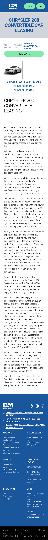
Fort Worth (7, 496)
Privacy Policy (5, 531)
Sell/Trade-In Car (9, 469)
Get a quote (24, 54)
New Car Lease (9, 437)
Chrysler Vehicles (17, 46)
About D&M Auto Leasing (33, 508)
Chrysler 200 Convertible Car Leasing (32, 46)
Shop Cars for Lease (11, 453)
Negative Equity (9, 464)
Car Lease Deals (9, 440)
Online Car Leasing (34, 517)
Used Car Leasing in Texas (34, 438)
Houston (6, 499)
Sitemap (42, 530)
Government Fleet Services (34, 481)
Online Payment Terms (24, 531)
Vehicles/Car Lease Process (11, 444)
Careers (30, 512)
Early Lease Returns (11, 472)
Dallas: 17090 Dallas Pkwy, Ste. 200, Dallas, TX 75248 (24, 414)
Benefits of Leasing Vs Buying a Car (35, 495)
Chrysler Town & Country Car (23, 82)
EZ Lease (6, 467)
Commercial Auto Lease (34, 468)
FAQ (28, 499)
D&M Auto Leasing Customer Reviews (34, 502)
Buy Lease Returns (34, 443)
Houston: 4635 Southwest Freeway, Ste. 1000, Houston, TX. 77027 (25, 426)
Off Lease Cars (33, 445)
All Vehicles (8, 46)
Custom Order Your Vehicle (11, 449)
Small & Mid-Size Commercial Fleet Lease (34, 474)
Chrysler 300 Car (23, 86)
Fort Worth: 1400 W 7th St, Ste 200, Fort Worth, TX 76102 (23, 420)
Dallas (5, 494)
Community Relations (35, 514)
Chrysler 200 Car (23, 90)
